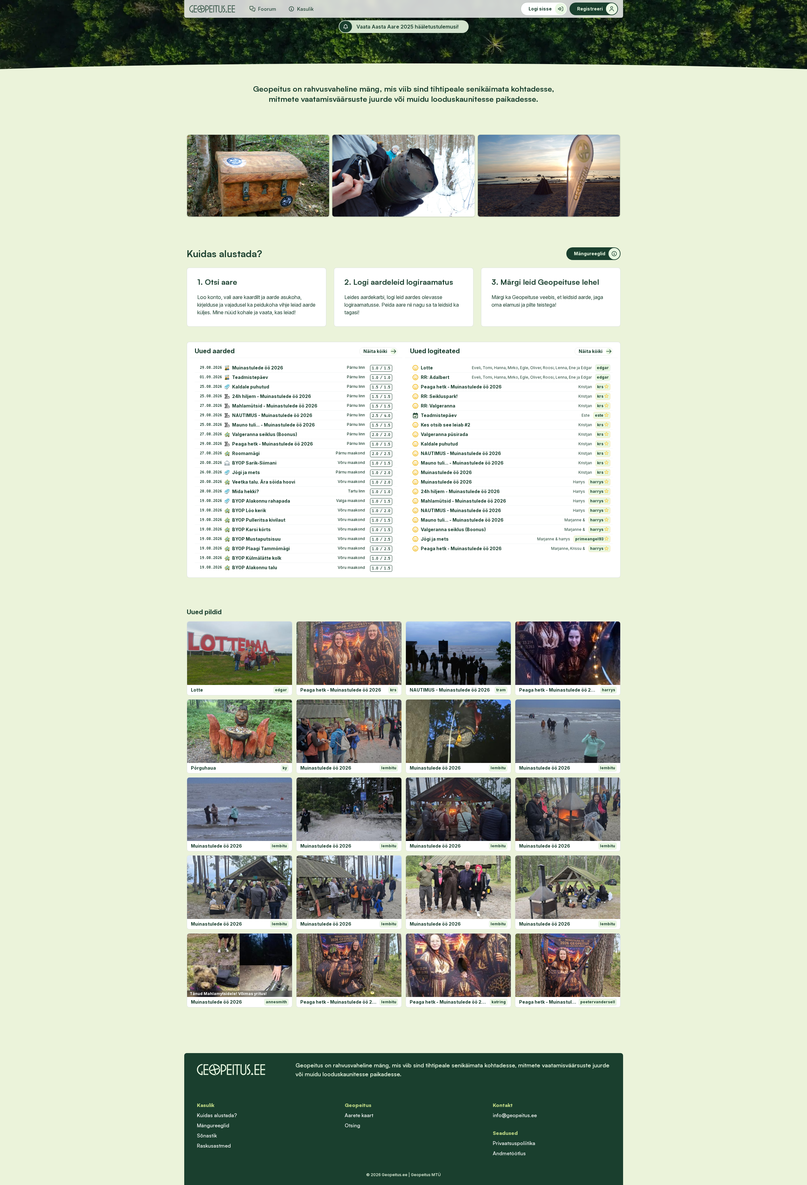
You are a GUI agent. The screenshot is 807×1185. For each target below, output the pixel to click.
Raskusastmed (214, 1146)
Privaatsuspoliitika (514, 1143)
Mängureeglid (213, 1125)
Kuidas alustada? (217, 1115)
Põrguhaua (203, 768)
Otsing (352, 1125)
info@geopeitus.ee (515, 1115)
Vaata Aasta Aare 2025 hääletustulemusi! (407, 26)
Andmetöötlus (509, 1153)
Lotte (197, 690)
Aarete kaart (359, 1115)
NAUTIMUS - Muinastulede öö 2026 (450, 690)
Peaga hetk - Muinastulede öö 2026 (340, 690)
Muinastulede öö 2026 (325, 768)
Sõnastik (207, 1135)
